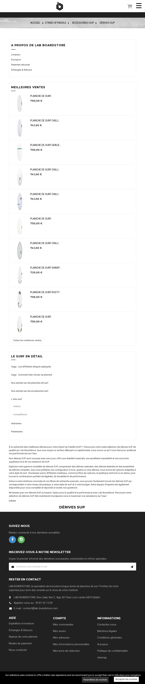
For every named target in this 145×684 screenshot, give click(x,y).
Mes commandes (63, 624)
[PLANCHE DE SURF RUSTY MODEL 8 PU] (19, 299)
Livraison (15, 54)
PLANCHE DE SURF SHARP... (45, 267)
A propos (16, 59)
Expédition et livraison (21, 623)
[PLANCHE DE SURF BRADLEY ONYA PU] (19, 226)
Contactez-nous (106, 624)
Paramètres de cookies (95, 679)
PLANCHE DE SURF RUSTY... (45, 292)
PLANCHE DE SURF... (41, 96)
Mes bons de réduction (66, 650)
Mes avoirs (59, 631)
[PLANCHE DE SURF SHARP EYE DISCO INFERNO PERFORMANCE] (19, 275)
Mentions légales (107, 631)
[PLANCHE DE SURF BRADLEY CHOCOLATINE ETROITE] (19, 103)
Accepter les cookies (126, 679)
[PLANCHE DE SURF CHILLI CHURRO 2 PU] (19, 250)
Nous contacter (18, 650)
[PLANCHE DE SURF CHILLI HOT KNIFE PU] (19, 127)
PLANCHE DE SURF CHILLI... (45, 120)
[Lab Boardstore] (60, 6)
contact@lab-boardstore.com (40, 608)
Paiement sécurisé (20, 64)
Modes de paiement (20, 643)
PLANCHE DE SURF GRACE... (45, 145)
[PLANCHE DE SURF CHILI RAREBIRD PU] (19, 201)
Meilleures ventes (28, 87)
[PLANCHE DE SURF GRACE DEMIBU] (19, 152)
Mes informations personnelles (71, 644)
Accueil (35, 22)
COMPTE (59, 618)
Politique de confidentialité (112, 650)
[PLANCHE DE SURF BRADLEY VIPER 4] (19, 324)
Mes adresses (61, 637)
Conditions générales (109, 637)
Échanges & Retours (21, 69)
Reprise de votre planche (23, 636)
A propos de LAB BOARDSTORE (38, 45)
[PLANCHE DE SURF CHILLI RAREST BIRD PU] (19, 176)
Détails (12, 500)
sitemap (102, 657)
